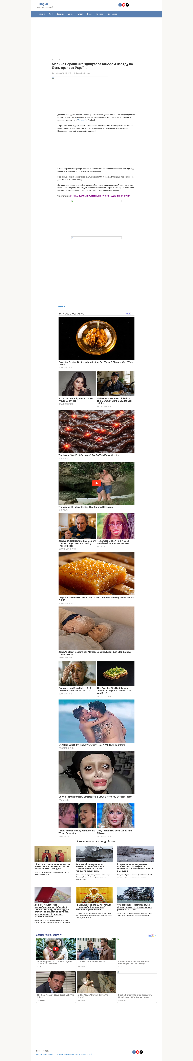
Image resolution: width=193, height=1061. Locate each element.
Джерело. (61, 306)
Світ (51, 14)
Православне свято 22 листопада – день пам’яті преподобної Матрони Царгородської (93, 907)
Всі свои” (82, 120)
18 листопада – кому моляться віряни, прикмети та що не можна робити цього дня (134, 907)
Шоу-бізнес (112, 14)
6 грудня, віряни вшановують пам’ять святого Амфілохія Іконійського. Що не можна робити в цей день (135, 867)
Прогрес (99, 14)
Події (89, 14)
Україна (60, 14)
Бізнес (70, 14)
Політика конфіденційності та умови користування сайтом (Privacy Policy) (64, 1054)
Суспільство (85, 73)
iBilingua (42, 4)
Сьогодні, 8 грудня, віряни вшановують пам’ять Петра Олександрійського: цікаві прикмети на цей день (90, 867)
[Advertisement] (96, 36)
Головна (41, 14)
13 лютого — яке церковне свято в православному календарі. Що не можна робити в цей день (52, 866)
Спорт (80, 14)
